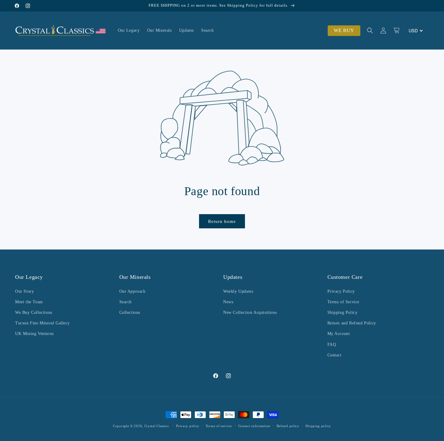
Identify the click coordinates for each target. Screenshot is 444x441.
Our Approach (132, 291)
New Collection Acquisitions (250, 312)
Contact (334, 355)
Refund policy (288, 426)
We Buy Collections (33, 312)
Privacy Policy (341, 291)
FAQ (331, 344)
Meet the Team (29, 302)
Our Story (24, 291)
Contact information (254, 426)
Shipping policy (318, 426)
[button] (370, 30)
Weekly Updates (238, 291)
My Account (338, 333)
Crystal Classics (156, 426)
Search (125, 302)
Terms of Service (343, 302)
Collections (129, 312)
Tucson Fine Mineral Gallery (42, 323)
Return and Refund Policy (351, 323)
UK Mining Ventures (34, 333)
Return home (222, 221)
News (228, 302)
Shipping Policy (342, 312)
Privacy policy (187, 426)
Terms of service (219, 426)
